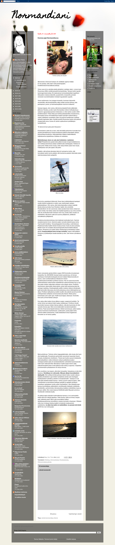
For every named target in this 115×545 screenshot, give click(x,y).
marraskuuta (20, 80)
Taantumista (18, 474)
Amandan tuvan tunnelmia (20, 285)
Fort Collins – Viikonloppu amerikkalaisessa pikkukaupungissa (22, 227)
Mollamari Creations (21, 368)
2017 (16, 96)
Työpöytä (17, 364)
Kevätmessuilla (19, 395)
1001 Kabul (18, 258)
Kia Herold (18, 214)
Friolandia (18, 320)
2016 (16, 98)
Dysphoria (92, 88)
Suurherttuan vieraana (22, 224)
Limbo (16, 322)
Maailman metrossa (21, 492)
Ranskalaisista (64, 460)
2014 (16, 104)
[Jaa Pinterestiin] (71, 457)
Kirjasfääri (18, 326)
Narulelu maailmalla (21, 340)
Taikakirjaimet (19, 189)
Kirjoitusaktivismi (21, 87)
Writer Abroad (19, 313)
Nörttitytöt (18, 478)
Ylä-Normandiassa (20, 459)
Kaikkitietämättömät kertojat (21, 424)
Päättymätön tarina (21, 271)
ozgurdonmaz (62, 539)
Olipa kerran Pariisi (21, 452)
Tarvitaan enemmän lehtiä (22, 148)
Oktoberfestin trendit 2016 (22, 377)
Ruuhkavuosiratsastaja (22, 277)
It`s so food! (18, 388)
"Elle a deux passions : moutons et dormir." (22, 464)
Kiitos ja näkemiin (19, 196)
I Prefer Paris (19, 181)
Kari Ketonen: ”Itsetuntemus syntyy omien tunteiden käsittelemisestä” (22, 217)
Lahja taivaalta (18, 383)
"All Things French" (21, 355)
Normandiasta (55, 460)
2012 (16, 109)
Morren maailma (20, 201)
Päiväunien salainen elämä (21, 233)
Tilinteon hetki (18, 419)
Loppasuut (18, 140)
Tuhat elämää (93, 75)
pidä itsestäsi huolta (20, 288)
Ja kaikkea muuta (20, 497)
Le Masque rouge (94, 83)
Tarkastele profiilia (18, 72)
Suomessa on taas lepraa (22, 267)
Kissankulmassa (19, 407)
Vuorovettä (18, 166)
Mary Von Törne (20, 60)
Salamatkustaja (19, 159)
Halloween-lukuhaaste (21, 190)
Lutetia (16, 453)
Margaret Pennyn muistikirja (20, 146)
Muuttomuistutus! (19, 440)
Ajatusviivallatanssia (21, 362)
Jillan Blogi (18, 208)
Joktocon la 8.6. (19, 273)
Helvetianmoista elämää (22, 382)
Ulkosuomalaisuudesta (44, 462)
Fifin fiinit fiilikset (20, 347)
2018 (16, 93)
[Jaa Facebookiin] (69, 457)
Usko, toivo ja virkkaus (22, 417)
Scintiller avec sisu (20, 154)
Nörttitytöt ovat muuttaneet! (22, 480)
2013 (16, 106)
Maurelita (17, 153)
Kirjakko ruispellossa (95, 86)
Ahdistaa (47, 460)
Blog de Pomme (20, 458)
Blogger (78, 539)
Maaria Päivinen (20, 292)
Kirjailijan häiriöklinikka (22, 265)
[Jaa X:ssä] (68, 457)
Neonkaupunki (19, 236)
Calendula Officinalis (21, 438)
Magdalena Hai (19, 123)
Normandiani (41, 16)
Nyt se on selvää (19, 210)
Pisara (17, 484)
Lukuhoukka (19, 174)
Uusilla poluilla (18, 247)
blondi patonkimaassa (22, 240)
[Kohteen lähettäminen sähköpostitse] (65, 457)
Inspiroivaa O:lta (19, 253)
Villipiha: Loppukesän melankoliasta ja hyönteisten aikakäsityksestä (22, 126)
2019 (16, 90)
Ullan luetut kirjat (94, 77)
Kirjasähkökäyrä (20, 494)
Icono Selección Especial (21, 141)
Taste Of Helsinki (19, 389)
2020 (16, 78)
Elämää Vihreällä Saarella (23, 195)
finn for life (18, 376)
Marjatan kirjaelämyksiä (22, 115)
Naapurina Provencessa (22, 406)
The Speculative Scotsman (20, 304)
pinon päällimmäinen (21, 252)
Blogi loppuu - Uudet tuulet (22, 426)
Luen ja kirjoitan (20, 411)
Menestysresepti (19, 241)
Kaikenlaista (18, 401)
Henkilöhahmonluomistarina (22, 293)
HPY (16, 298)
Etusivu (53, 514)
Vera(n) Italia (18, 444)
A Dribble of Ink (19, 431)
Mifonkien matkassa (21, 132)
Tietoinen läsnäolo (20, 400)
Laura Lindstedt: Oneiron (21, 413)
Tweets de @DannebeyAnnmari (23, 526)
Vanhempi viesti (75, 514)
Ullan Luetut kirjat (20, 335)
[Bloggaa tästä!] (66, 457)
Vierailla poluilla (20, 246)
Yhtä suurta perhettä (21, 394)
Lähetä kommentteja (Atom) (49, 518)
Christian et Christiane (21, 299)
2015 (16, 101)
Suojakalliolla (19, 472)
